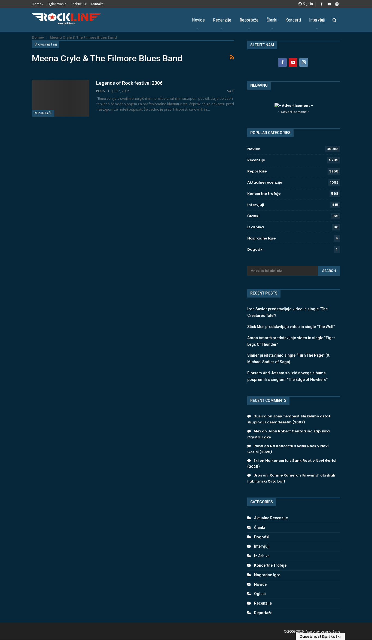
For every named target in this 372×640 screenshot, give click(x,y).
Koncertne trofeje (263, 193)
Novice (198, 20)
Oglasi (260, 594)
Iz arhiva (255, 227)
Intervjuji (317, 20)
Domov (37, 4)
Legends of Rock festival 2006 (129, 83)
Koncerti (293, 20)
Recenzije (222, 20)
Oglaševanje (56, 4)
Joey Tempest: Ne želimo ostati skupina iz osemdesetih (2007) (289, 419)
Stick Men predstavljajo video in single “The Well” (291, 326)
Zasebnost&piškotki (320, 636)
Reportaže (249, 20)
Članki (272, 20)
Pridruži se (79, 4)
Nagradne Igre (261, 238)
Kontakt (97, 4)
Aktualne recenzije (264, 182)
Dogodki (255, 249)
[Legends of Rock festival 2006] (60, 98)
